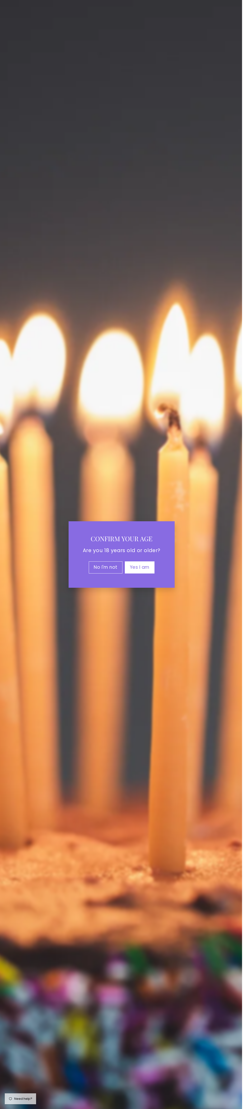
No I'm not (104, 567)
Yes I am (138, 567)
